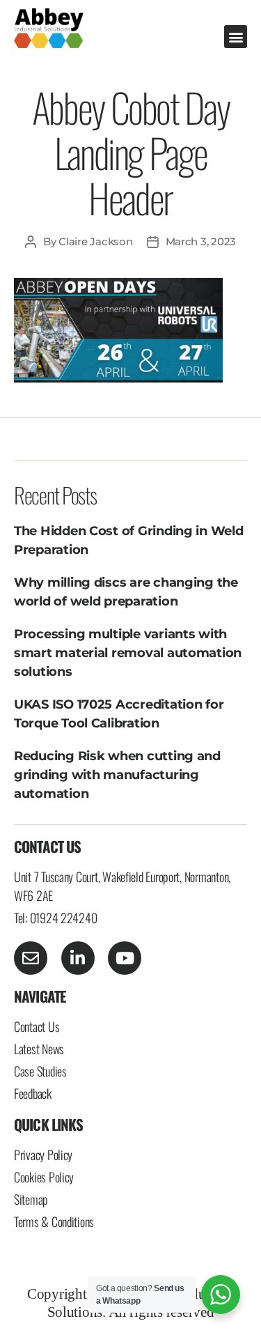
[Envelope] (30, 958)
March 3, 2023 (201, 241)
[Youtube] (124, 958)
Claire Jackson (95, 241)
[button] (235, 36)
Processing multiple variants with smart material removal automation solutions (128, 652)
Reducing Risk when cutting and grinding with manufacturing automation (117, 774)
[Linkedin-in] (78, 958)
